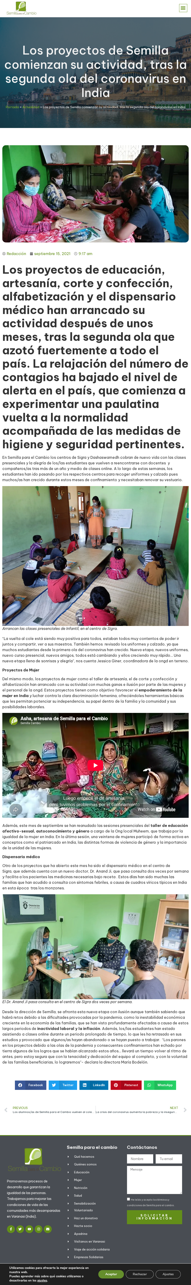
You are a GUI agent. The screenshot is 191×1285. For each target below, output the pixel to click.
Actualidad (30, 107)
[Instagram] (39, 1229)
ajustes (42, 1280)
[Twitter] (20, 1229)
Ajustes (168, 1274)
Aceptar (111, 1274)
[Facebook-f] (11, 1229)
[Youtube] (29, 1229)
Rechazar (140, 1274)
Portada (12, 107)
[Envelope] (48, 1229)
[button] (183, 8)
